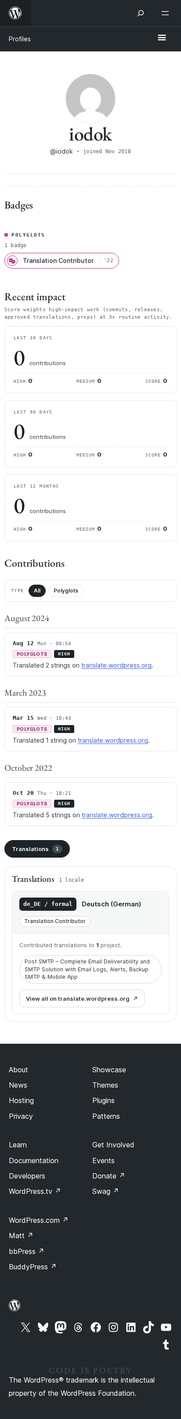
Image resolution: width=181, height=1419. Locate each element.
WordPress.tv (35, 1191)
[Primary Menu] (161, 38)
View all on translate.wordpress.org (78, 998)
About (18, 1069)
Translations (35, 848)
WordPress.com (39, 1220)
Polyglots (66, 590)
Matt (21, 1235)
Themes (105, 1085)
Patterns (106, 1116)
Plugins (103, 1100)
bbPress (26, 1251)
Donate (108, 1175)
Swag (105, 1191)
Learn (18, 1144)
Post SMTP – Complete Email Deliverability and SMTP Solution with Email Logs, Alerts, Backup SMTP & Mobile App (87, 969)
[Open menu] (167, 13)
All (37, 590)
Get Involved (113, 1144)
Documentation (33, 1160)
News (18, 1085)
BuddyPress (33, 1266)
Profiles (20, 39)
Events (103, 1160)
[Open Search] (140, 13)
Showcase (109, 1069)
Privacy (21, 1116)
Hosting (21, 1100)
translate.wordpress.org (116, 665)
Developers (27, 1175)
